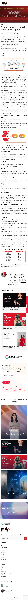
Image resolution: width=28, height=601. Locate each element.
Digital (2, 567)
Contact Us (3, 559)
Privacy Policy (15, 597)
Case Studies (4, 547)
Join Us (2, 552)
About (2, 545)
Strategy (3, 564)
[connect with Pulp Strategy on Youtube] (11, 581)
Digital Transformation (6, 574)
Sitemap (8, 597)
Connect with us (12, 512)
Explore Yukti (14, 430)
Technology (4, 571)
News (2, 557)
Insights (3, 550)
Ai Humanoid (6, 407)
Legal (20, 597)
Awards (3, 554)
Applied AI (3, 576)
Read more (23, 282)
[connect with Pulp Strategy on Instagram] (15, 581)
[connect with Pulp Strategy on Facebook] (1, 581)
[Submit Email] (25, 538)
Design (2, 569)
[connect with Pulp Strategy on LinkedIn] (4, 581)
